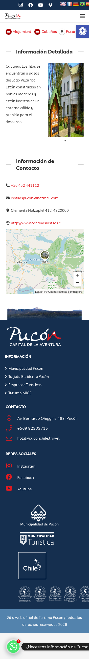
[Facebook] (30, 4)
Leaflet (39, 291)
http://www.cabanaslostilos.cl (36, 223)
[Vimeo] (50, 4)
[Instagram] (20, 4)
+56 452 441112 (25, 185)
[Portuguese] (82, 4)
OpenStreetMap (57, 291)
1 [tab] (65, 140)
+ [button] (77, 275)
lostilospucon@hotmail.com (35, 198)
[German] (76, 4)
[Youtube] (12, 489)
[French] (69, 4)
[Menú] (82, 16)
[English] (63, 4)
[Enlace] (12, 16)
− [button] (77, 283)
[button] (82, 31)
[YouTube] (40, 4)
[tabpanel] (66, 100)
